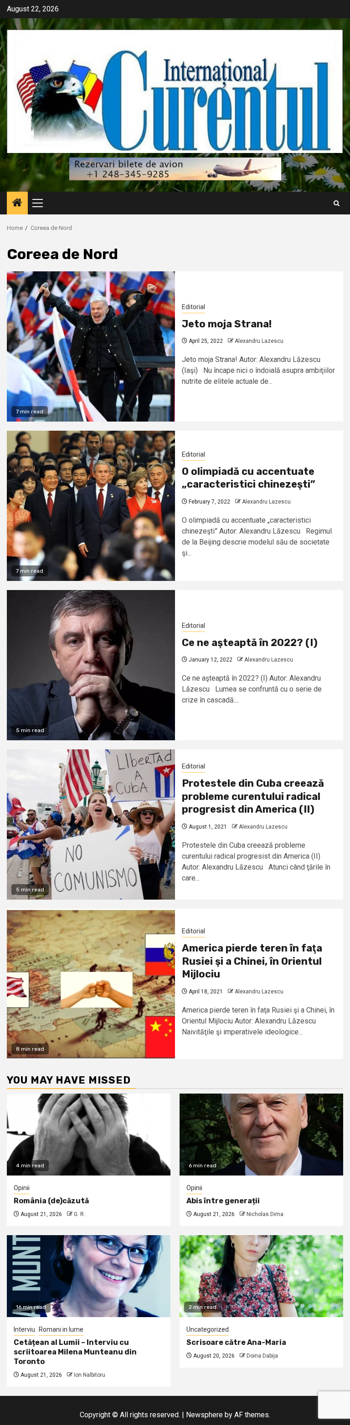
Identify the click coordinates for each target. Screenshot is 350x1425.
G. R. (79, 1214)
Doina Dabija (262, 1356)
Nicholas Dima (265, 1214)
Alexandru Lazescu (259, 341)
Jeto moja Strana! (227, 324)
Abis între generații (223, 1200)
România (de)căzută (51, 1200)
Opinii (22, 1187)
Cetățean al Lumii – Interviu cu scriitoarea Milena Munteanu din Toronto (75, 1352)
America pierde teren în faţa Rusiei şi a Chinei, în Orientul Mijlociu (252, 961)
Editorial (193, 306)
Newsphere (204, 1414)
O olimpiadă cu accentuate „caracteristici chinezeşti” (248, 478)
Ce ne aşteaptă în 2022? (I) (250, 642)
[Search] (336, 203)
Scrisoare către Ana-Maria (236, 1342)
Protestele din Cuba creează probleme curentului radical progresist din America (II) (253, 796)
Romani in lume (61, 1329)
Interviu (24, 1329)
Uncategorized (207, 1329)
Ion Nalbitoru (89, 1375)
